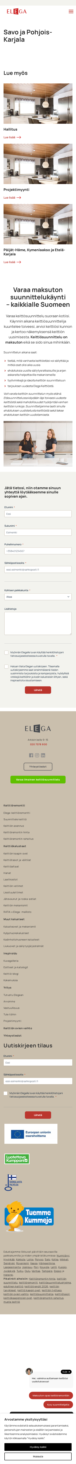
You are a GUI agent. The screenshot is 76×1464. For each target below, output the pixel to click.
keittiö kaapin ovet (28, 1290)
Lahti (54, 1267)
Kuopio (62, 1267)
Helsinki (8, 1274)
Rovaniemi (22, 1263)
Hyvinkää (9, 1259)
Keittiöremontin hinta (42, 1278)
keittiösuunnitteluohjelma (55, 1282)
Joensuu (27, 1267)
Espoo (57, 1271)
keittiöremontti (28, 1282)
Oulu (27, 1271)
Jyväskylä (9, 1271)
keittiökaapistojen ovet (18, 1298)
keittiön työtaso (52, 1290)
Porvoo (39, 1259)
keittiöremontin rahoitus (48, 1298)
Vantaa (36, 1271)
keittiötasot (62, 1294)
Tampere (47, 1271)
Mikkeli (64, 1259)
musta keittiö (12, 1301)
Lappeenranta (12, 1267)
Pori (36, 1267)
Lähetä (38, 690)
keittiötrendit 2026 (36, 1286)
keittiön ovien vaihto (16, 1294)
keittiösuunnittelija (42, 1294)
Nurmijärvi (63, 1255)
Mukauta (38, 1456)
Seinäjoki (9, 1263)
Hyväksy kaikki (38, 1447)
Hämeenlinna (47, 1263)
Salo (47, 1259)
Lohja (30, 1259)
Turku (20, 1271)
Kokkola (20, 1259)
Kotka (55, 1259)
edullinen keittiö (13, 1286)
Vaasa (33, 1263)
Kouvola (44, 1267)
